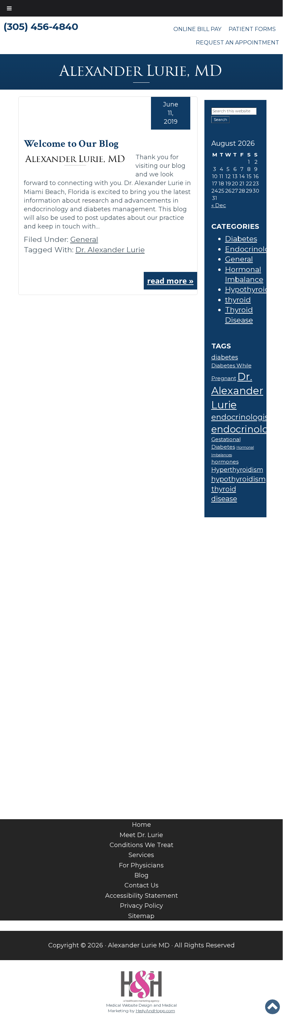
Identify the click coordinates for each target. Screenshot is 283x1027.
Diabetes (241, 238)
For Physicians (141, 865)
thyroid (238, 299)
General (84, 239)
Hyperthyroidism (237, 469)
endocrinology (245, 429)
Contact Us (141, 885)
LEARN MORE (141, 682)
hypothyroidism (238, 479)
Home (141, 824)
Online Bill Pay (197, 29)
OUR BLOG (137, 605)
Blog (141, 875)
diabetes (224, 357)
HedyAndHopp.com (155, 1010)
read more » (170, 280)
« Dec (218, 205)
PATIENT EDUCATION (143, 713)
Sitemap (141, 916)
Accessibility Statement (141, 895)
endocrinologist (241, 417)
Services (141, 855)
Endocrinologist (254, 249)
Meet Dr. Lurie (141, 835)
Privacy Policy (141, 905)
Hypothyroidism (254, 289)
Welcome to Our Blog (71, 144)
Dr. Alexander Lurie (110, 249)
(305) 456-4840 (40, 26)
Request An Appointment (237, 42)
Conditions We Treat (141, 845)
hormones (225, 462)
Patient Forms (252, 29)
